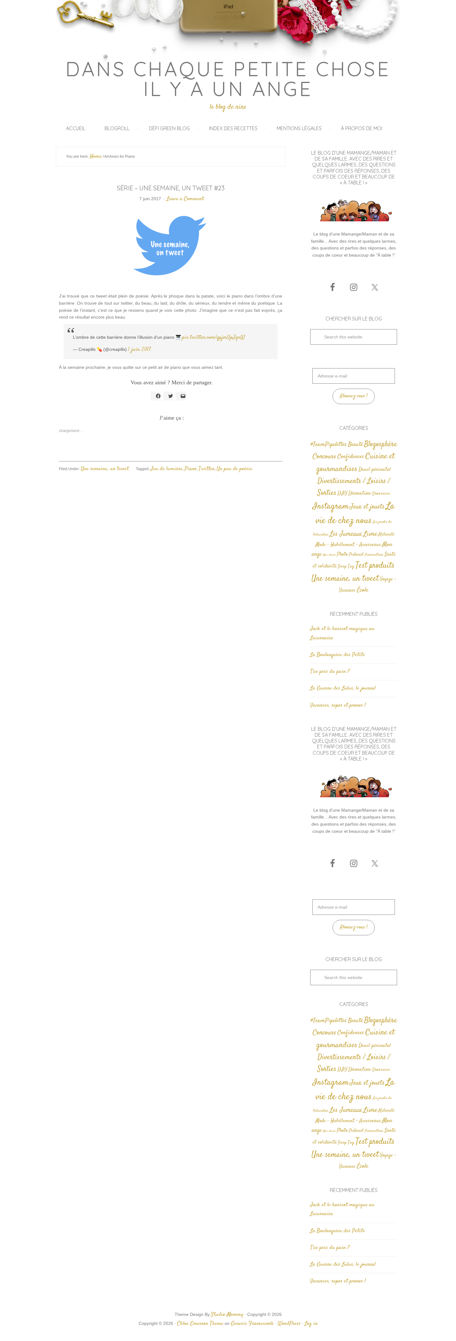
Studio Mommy (227, 1315)
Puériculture (374, 555)
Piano (191, 469)
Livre (370, 534)
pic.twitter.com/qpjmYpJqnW (213, 337)
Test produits (375, 565)
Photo (342, 554)
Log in (311, 1324)
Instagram (331, 506)
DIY (342, 493)
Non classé (329, 555)
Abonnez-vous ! (354, 396)
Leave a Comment (185, 199)
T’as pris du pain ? (330, 672)
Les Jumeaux (346, 534)
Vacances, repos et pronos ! (338, 705)
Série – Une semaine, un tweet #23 (171, 188)
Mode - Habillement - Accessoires (348, 545)
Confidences (351, 456)
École (362, 590)
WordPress (289, 1324)
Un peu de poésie (234, 469)
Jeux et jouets (367, 507)
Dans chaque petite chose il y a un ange (228, 78)
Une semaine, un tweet (105, 469)
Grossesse (381, 493)
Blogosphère (380, 444)
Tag (351, 566)
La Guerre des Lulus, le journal (343, 688)
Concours (324, 456)
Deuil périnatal (375, 469)
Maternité (386, 535)
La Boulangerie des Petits (337, 655)
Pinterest (356, 555)
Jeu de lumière (166, 469)
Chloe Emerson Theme (200, 1324)
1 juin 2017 (139, 350)
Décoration (359, 493)
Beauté (355, 444)
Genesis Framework (252, 1324)
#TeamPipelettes (329, 444)
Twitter (207, 469)
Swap (342, 566)
